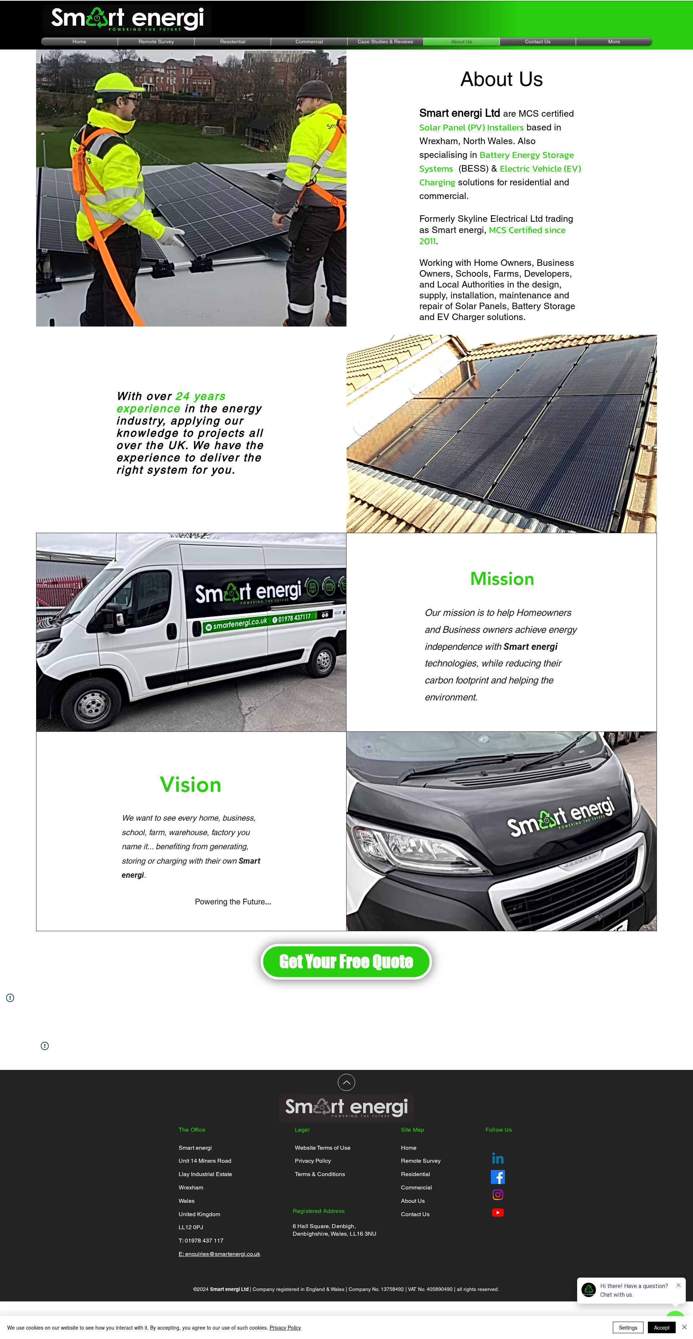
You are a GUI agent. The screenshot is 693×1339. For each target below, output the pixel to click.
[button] (233, 42)
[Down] (346, 1082)
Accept (662, 1327)
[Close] (684, 1327)
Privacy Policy (285, 1327)
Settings (628, 1327)
